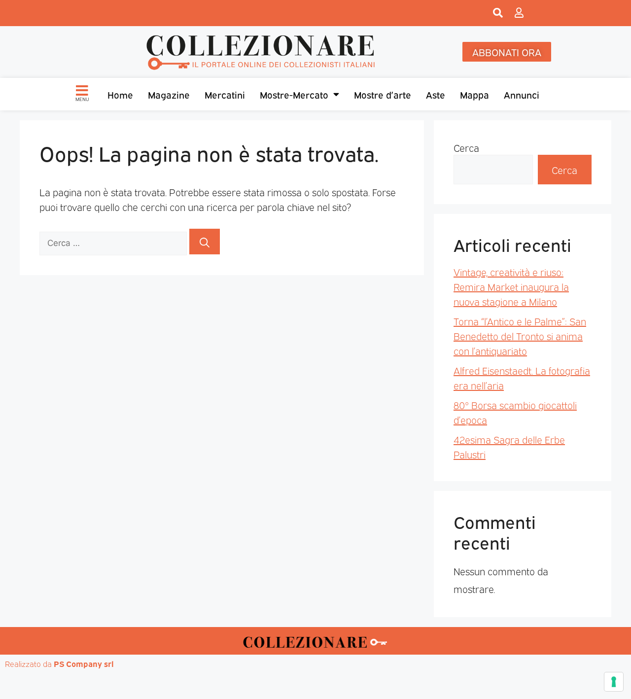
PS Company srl (84, 663)
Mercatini (225, 94)
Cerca (466, 147)
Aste (435, 94)
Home (120, 94)
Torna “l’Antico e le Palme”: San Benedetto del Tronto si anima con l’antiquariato (520, 336)
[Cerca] (204, 241)
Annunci (521, 94)
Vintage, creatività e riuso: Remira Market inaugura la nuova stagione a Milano (511, 286)
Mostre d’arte (382, 94)
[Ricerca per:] (114, 241)
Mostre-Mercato (294, 94)
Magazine (169, 94)
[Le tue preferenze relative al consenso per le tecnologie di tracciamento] (613, 681)
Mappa (474, 94)
